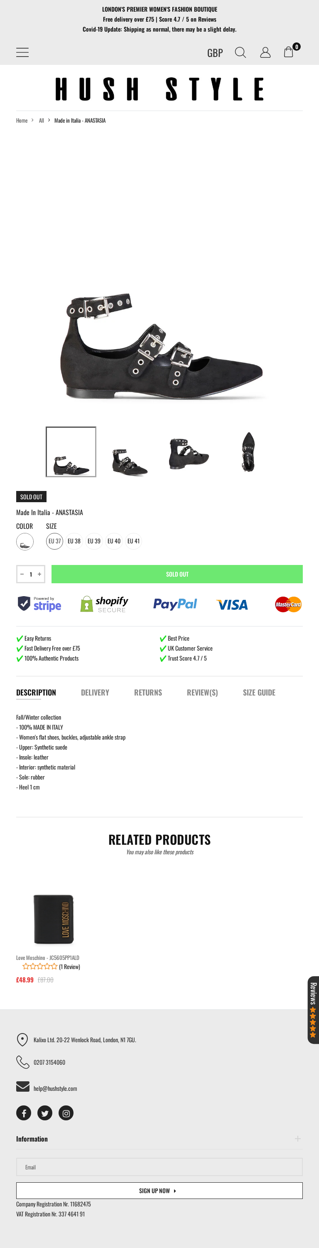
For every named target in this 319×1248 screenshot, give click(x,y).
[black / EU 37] (71, 452)
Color (24, 526)
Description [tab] (36, 692)
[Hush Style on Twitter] (44, 1112)
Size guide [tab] (259, 692)
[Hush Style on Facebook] (23, 1112)
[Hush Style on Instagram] (66, 1112)
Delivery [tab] (95, 692)
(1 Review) (69, 966)
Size (51, 526)
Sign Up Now (154, 1190)
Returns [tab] (148, 692)
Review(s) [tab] (202, 692)
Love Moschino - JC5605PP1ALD (47, 957)
